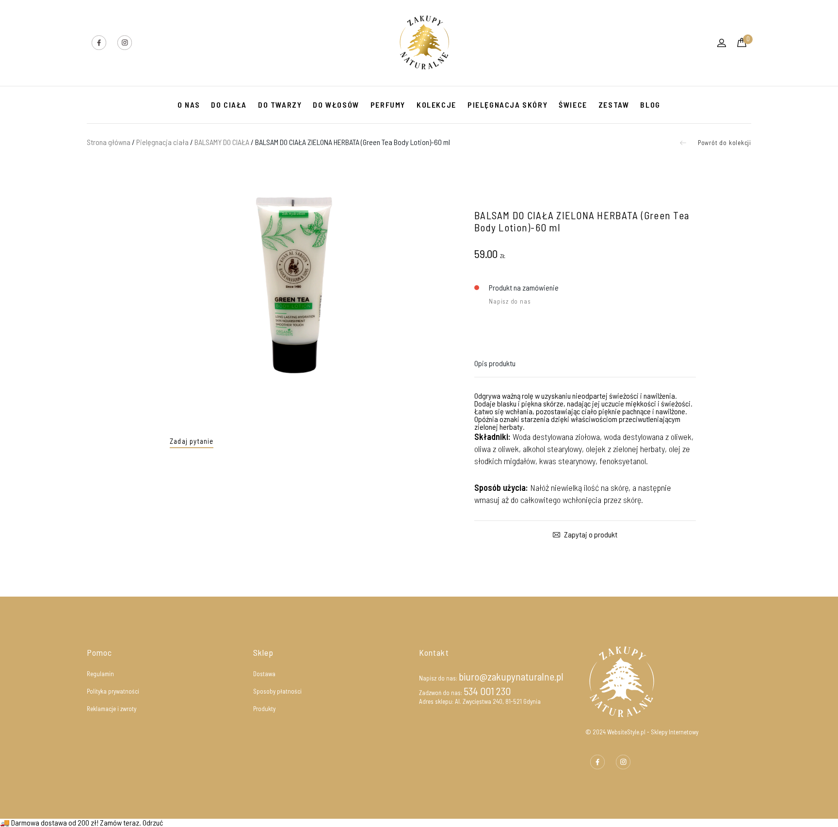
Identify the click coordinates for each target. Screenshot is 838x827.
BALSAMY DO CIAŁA (221, 141)
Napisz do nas (510, 301)
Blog (650, 104)
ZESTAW (613, 104)
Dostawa (264, 674)
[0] (741, 44)
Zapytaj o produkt (590, 534)
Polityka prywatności (113, 691)
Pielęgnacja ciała (162, 141)
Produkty (264, 709)
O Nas (188, 104)
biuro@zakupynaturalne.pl (511, 676)
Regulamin (100, 674)
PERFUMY (388, 104)
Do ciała (229, 104)
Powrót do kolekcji (723, 142)
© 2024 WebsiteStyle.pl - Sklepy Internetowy (641, 732)
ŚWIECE (573, 104)
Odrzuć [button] (153, 822)
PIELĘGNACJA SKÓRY (507, 104)
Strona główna (108, 141)
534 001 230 (487, 691)
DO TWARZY (280, 104)
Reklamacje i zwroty (111, 709)
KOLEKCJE (436, 104)
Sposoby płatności (277, 691)
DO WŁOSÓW (336, 104)
